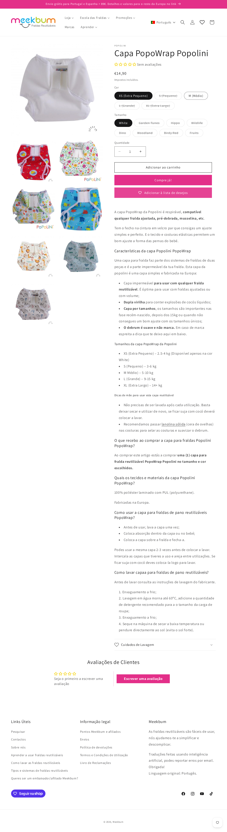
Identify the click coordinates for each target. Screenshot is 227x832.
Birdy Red (173, 134)
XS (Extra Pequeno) (133, 96)
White (123, 123)
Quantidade (121, 143)
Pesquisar (18, 732)
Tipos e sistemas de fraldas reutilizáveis (39, 771)
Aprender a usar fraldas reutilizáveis (37, 755)
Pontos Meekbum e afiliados (100, 732)
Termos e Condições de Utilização (104, 755)
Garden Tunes (151, 124)
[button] (163, 22)
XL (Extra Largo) (160, 106)
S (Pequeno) (170, 97)
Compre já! (163, 180)
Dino (125, 134)
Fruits (196, 134)
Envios (84, 739)
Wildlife (199, 124)
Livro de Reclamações (95, 763)
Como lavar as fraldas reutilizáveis (35, 763)
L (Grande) (129, 106)
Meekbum (118, 821)
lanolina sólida (174, 424)
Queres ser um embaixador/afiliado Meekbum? (44, 778)
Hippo (178, 124)
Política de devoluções (96, 747)
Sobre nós (18, 747)
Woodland (147, 134)
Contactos (18, 739)
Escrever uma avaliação (143, 678)
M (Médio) (196, 96)
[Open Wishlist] (202, 22)
